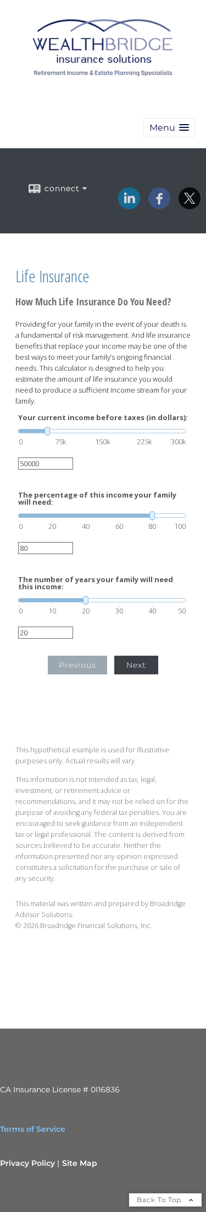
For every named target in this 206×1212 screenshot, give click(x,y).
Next (136, 665)
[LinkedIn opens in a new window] (129, 205)
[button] (169, 127)
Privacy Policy (27, 1163)
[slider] (102, 431)
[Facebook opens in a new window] (159, 205)
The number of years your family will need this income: (95, 583)
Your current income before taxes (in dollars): (103, 417)
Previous (77, 665)
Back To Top (160, 1200)
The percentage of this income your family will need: (97, 498)
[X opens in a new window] (190, 205)
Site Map (79, 1163)
